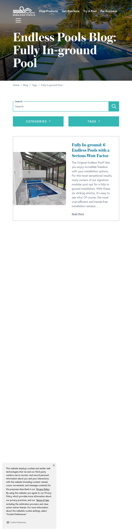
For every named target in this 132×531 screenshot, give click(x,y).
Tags (93, 121)
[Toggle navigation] (18, 20)
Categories (37, 121)
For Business (108, 11)
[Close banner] (54, 465)
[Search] (114, 106)
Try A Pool (90, 11)
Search (19, 101)
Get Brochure (70, 11)
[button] (16, 522)
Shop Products (48, 11)
